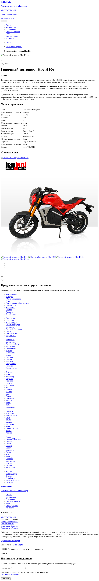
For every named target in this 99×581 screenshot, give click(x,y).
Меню (4, 21)
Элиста (9, 359)
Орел (8, 394)
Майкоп (9, 351)
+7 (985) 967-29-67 (8, 10)
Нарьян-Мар (11, 336)
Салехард (10, 482)
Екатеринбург (11, 474)
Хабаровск (10, 308)
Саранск (9, 459)
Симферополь (11, 368)
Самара (9, 446)
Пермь (8, 452)
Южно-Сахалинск (13, 299)
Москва (9, 392)
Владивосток (11, 305)
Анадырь (9, 312)
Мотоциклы (11, 27)
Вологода (10, 320)
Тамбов (9, 400)
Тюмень (9, 476)
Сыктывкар (10, 461)
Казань (8, 463)
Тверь (8, 403)
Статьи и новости (13, 32)
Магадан (9, 297)
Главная (9, 25)
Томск (8, 420)
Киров (8, 437)
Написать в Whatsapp (9, 528)
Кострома (10, 385)
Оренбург (10, 441)
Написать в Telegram (9, 526)
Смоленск (10, 398)
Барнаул (9, 422)
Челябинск (10, 478)
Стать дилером (12, 36)
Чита (8, 301)
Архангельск (11, 318)
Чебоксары (10, 467)
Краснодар (10, 346)
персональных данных (10, 574)
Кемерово (10, 413)
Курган (9, 471)
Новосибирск (11, 415)
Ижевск (9, 465)
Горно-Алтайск (12, 428)
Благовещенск (12, 294)
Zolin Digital (18, 545)
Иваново (9, 381)
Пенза (8, 443)
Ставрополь (11, 348)
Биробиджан (11, 314)
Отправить (6, 579)
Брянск (9, 374)
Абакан (9, 433)
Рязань (8, 396)
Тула (8, 405)
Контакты (10, 38)
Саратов (9, 448)
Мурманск (10, 327)
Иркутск (9, 411)
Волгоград (10, 342)
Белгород (9, 372)
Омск (8, 418)
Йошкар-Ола (11, 456)
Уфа (7, 454)
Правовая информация (10, 541)
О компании (11, 29)
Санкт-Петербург (13, 325)
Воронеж (9, 379)
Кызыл (8, 431)
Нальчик (9, 357)
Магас (8, 355)
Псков (8, 331)
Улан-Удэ (9, 426)
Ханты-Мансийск (13, 480)
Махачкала (10, 353)
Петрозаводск (11, 333)
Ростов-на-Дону (12, 344)
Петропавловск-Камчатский (17, 303)
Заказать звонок (7, 18)
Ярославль (10, 407)
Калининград (11, 323)
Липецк (9, 390)
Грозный (9, 366)
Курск (8, 387)
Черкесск (9, 361)
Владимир (10, 376)
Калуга (9, 383)
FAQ (8, 34)
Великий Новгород (14, 329)
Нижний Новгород (13, 439)
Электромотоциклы (14, 47)
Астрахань (10, 340)
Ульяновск (10, 450)
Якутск (9, 310)
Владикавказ (11, 364)
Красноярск (10, 424)
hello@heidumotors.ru (9, 14)
